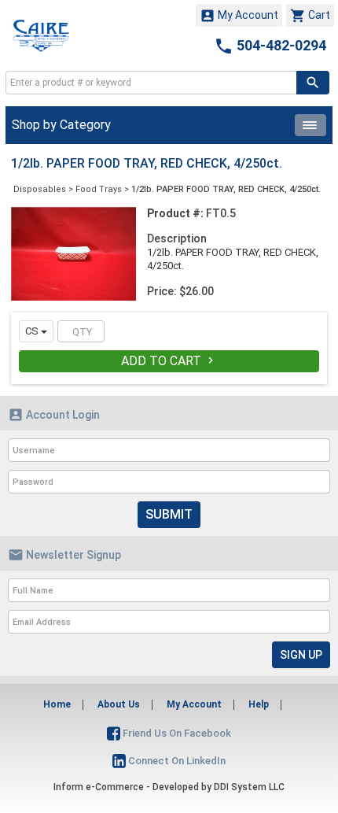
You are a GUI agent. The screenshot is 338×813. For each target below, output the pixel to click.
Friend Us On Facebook (175, 733)
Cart (310, 16)
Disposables (39, 189)
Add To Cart (169, 360)
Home (57, 704)
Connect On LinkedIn (176, 761)
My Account (239, 16)
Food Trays (98, 189)
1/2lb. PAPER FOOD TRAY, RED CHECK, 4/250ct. (226, 189)
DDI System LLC (249, 787)
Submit (169, 514)
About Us (118, 704)
